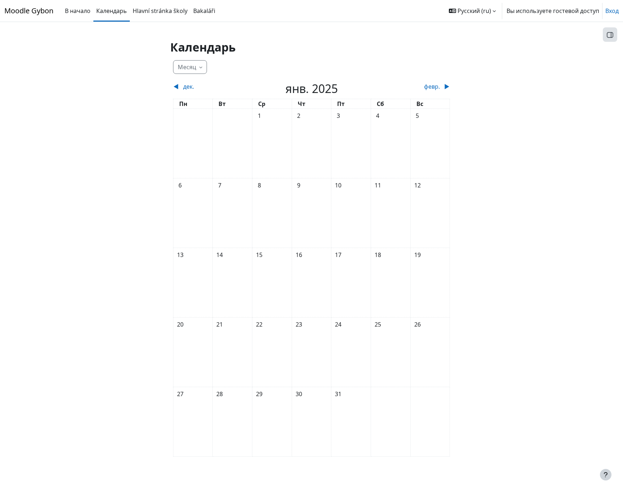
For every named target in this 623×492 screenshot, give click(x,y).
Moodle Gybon (28, 10)
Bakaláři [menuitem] (204, 11)
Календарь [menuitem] (111, 11)
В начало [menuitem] (77, 11)
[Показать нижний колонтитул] (605, 474)
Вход (612, 11)
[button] (472, 11)
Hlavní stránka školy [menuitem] (160, 11)
